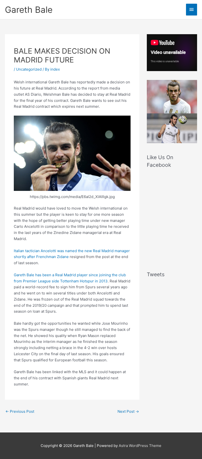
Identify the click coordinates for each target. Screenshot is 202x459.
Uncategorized (29, 69)
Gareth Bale (28, 9)
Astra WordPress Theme (140, 445)
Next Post (128, 411)
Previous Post (19, 411)
